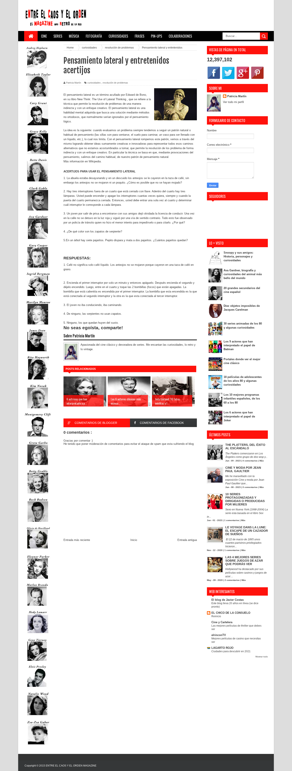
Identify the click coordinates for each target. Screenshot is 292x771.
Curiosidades (118, 36)
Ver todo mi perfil (233, 102)
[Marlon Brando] (37, 606)
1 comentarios (231, 520)
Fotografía (94, 36)
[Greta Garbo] (38, 466)
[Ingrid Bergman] (38, 297)
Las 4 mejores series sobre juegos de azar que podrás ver (244, 560)
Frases (139, 36)
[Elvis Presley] (37, 688)
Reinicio (216, 616)
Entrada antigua (187, 540)
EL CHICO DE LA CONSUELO (230, 612)
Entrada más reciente (76, 540)
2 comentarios (232, 580)
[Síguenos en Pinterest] (257, 78)
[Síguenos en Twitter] (228, 78)
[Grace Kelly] (38, 154)
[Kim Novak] (38, 409)
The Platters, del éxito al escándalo (245, 446)
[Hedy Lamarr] (38, 635)
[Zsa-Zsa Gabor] (38, 745)
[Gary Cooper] (38, 268)
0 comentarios (250, 461)
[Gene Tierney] (37, 661)
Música (74, 36)
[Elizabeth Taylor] (38, 97)
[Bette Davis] (38, 183)
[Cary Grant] (38, 126)
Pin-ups (156, 36)
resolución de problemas (115, 82)
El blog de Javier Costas (227, 599)
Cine (44, 36)
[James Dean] (37, 352)
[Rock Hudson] (38, 522)
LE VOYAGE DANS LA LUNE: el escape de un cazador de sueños (246, 531)
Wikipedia (95, 161)
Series (57, 36)
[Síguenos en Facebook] (214, 78)
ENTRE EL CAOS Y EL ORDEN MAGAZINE (71, 765)
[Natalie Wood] (38, 717)
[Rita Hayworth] (38, 380)
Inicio (133, 540)
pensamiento (71, 157)
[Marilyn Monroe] (38, 325)
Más (262, 461)
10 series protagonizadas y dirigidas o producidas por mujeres (245, 499)
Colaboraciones (180, 36)
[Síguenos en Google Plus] (243, 78)
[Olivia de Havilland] (38, 551)
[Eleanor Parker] (38, 580)
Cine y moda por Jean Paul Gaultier (243, 469)
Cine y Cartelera (221, 622)
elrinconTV (218, 635)
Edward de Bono (136, 94)
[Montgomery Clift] (38, 437)
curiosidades (94, 82)
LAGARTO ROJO (222, 647)
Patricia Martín (236, 96)
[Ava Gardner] (38, 240)
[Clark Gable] (38, 211)
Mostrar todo (261, 656)
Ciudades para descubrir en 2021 (231, 651)
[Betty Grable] (38, 494)
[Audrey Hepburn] (37, 69)
